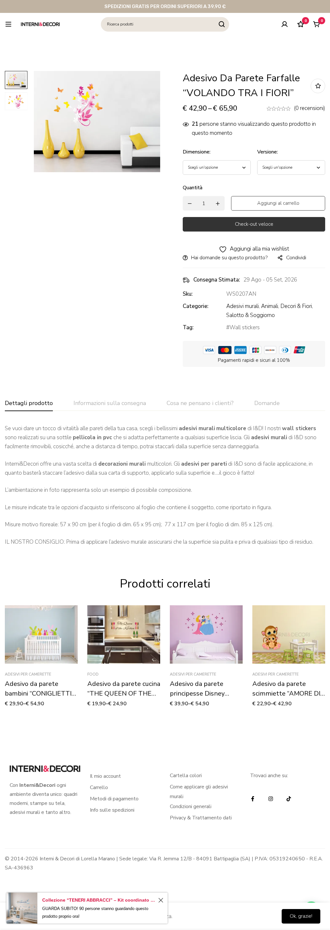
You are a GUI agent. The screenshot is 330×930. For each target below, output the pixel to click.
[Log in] (285, 24)
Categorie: (196, 306)
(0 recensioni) (309, 108)
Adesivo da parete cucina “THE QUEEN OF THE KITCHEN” (123, 693)
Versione (267, 151)
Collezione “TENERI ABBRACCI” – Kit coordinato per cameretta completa (99, 900)
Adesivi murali (242, 306)
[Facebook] (252, 798)
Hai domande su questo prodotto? (229, 257)
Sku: (188, 294)
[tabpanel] (165, 485)
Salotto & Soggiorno (250, 315)
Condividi (296, 257)
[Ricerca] (222, 24)
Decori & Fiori (296, 306)
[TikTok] (288, 798)
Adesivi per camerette (28, 674)
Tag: (188, 327)
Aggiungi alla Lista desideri (318, 86)
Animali (269, 306)
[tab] (29, 403)
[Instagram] (270, 798)
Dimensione (196, 151)
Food (93, 674)
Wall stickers (244, 327)
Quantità (192, 187)
